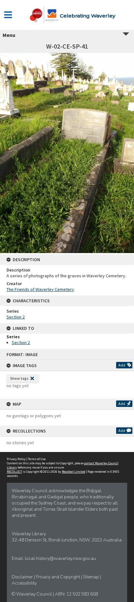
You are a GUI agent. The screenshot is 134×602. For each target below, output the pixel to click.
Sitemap (91, 577)
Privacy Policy (16, 459)
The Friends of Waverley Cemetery (40, 289)
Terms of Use (37, 459)
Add (121, 365)
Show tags (19, 378)
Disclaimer (23, 577)
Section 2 (16, 317)
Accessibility (24, 583)
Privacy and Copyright (58, 577)
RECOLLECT (14, 471)
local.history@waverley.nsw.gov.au (60, 558)
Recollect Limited (73, 471)
